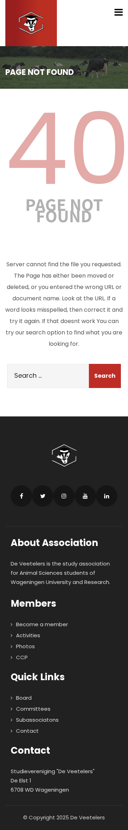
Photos (25, 646)
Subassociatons (37, 719)
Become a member (42, 624)
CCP (22, 657)
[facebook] (21, 496)
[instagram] (64, 496)
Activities (28, 635)
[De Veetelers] (31, 23)
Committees (33, 708)
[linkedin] (106, 496)
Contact (27, 731)
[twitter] (42, 496)
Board (24, 697)
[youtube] (85, 496)
